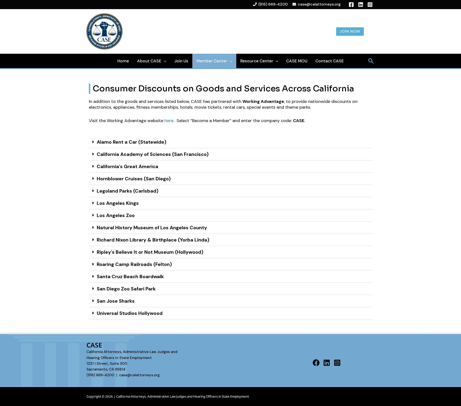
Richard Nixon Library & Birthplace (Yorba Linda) (153, 240)
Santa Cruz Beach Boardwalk (130, 276)
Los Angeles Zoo (116, 215)
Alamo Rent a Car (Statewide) (131, 142)
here (168, 121)
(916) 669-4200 (273, 4)
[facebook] (351, 4)
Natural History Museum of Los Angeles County (152, 227)
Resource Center (256, 61)
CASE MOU (296, 61)
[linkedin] (360, 4)
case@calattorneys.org (319, 4)
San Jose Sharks (116, 301)
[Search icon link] (371, 61)
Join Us (181, 61)
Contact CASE (329, 61)
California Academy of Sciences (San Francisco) (153, 154)
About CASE (149, 61)
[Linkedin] (326, 362)
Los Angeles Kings (118, 203)
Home (123, 61)
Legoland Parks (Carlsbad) (127, 191)
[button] (230, 142)
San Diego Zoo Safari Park (126, 289)
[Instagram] (370, 4)
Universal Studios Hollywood (130, 313)
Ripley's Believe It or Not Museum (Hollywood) (150, 252)
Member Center (211, 61)
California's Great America (127, 166)
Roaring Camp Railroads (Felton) (134, 264)
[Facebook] (316, 362)
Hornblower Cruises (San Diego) (134, 179)
